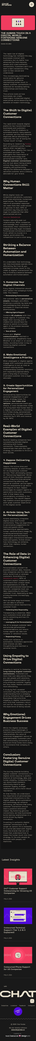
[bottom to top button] (32, 1001)
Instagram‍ (31, 1005)
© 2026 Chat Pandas (18, 1024)
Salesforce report (10, 578)
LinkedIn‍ (18, 1011)
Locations (13, 1005)
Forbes (28, 144)
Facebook (22, 1005)
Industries (4, 1005)
